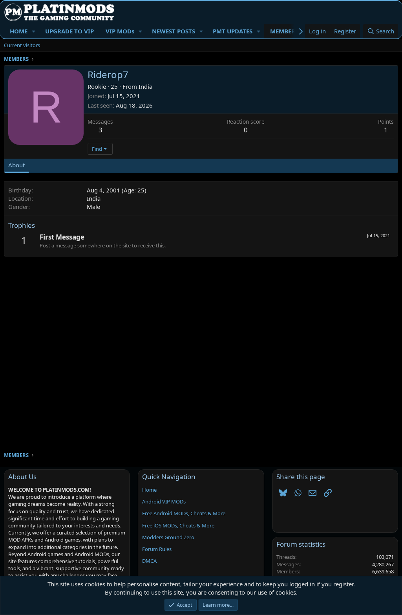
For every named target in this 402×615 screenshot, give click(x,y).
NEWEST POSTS (173, 31)
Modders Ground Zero (168, 537)
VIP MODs (120, 31)
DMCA (149, 560)
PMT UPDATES (232, 31)
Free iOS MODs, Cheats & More (178, 525)
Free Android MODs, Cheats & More (183, 513)
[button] (33, 31)
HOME (18, 31)
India (145, 86)
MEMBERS (284, 31)
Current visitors (22, 45)
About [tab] (16, 165)
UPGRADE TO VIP (69, 31)
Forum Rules (157, 549)
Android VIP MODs (164, 501)
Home (149, 489)
